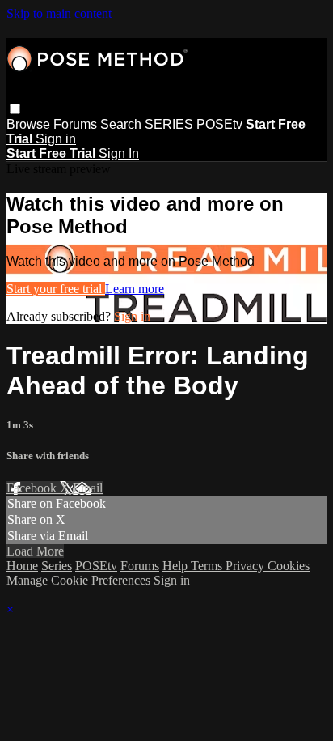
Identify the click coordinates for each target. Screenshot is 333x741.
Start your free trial (55, 289)
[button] (15, 109)
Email (88, 488)
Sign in (56, 139)
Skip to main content (59, 13)
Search (122, 124)
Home (22, 566)
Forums (76, 124)
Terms (208, 566)
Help (176, 566)
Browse (29, 124)
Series (56, 566)
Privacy (247, 566)
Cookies (289, 566)
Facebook (33, 488)
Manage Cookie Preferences (80, 580)
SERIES (169, 124)
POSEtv (219, 124)
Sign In (119, 153)
